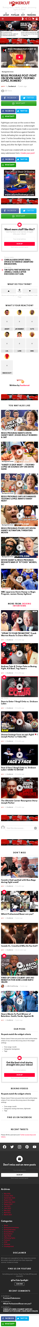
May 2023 (7, 1210)
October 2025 (8, 1196)
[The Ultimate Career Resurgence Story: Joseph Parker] (19, 788)
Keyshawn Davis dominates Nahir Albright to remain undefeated (9, 34)
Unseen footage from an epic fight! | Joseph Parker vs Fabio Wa (19, 736)
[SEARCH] (29, 19)
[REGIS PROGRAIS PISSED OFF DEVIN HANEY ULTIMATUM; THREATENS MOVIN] (19, 515)
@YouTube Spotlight (19, 1280)
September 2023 (9, 1202)
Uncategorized (9, 1246)
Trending (31, 15)
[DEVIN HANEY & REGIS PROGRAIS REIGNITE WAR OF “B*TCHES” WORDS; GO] (19, 547)
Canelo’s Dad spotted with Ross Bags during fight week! (18, 881)
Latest (6, 15)
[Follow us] (26, 19)
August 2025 (8, 1200)
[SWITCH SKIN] (22, 19)
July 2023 (7, 1206)
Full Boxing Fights (9, 1238)
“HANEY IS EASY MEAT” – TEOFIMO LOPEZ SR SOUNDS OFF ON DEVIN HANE (17, 467)
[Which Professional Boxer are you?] (19, 901)
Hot (23, 15)
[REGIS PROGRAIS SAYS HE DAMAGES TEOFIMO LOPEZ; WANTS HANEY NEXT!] (19, 483)
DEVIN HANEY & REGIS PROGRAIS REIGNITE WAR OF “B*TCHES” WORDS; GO (19, 562)
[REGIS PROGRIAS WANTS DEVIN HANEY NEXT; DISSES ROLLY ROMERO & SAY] (19, 420)
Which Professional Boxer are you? (17, 914)
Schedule (7, 1244)
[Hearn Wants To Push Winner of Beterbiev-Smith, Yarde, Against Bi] (19, 1001)
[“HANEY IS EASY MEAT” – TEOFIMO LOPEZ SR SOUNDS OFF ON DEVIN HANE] (19, 452)
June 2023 (7, 1208)
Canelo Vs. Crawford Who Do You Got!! (19, 946)
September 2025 (9, 1198)
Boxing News (6, 588)
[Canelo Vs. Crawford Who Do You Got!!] (19, 933)
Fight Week (7, 1236)
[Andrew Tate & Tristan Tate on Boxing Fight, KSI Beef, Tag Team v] (19, 653)
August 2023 (8, 1204)
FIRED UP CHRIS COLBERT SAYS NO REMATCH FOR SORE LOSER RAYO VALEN (17, 980)
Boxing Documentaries (11, 1227)
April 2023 (7, 1212)
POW (5, 1242)
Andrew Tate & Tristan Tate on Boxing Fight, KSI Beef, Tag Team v (19, 667)
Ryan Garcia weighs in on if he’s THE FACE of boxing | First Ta (29, 34)
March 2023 (8, 1214)
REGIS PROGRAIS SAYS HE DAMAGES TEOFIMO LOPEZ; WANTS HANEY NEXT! (18, 499)
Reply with (35, 828)
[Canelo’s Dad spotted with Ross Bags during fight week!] (19, 867)
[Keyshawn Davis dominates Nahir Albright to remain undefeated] (10, 26)
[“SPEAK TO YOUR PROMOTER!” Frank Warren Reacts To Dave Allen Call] (19, 620)
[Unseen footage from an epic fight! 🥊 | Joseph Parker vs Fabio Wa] (19, 721)
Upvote (8, 291)
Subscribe (19, 1284)
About (6, 1225)
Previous (1, 29)
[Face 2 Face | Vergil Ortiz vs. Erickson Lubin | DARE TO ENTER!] (19, 755)
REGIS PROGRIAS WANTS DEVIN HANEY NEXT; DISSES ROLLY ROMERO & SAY (19, 435)
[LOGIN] (36, 19)
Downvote (29, 291)
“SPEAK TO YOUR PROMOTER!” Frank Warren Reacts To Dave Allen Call (18, 634)
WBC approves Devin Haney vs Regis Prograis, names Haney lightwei (18, 593)
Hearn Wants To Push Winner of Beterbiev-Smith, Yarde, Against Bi (17, 1015)
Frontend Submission (11, 1298)
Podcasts (7, 1240)
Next (38, 29)
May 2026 (7, 1194)
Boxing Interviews (8, 429)
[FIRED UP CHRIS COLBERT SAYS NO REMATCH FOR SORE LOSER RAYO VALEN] (19, 965)
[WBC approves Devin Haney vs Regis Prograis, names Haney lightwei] (19, 579)
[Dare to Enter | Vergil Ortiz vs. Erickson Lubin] (19, 686)
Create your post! (27, 153)
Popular (15, 15)
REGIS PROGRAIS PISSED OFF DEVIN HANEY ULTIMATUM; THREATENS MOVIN (18, 530)
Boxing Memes (9, 1232)
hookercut (6, 1296)
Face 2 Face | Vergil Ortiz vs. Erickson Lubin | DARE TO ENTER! (18, 769)
